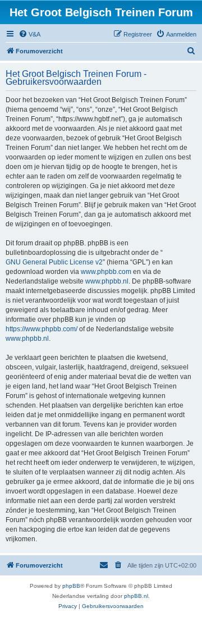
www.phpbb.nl (106, 281)
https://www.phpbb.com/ (41, 329)
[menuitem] (29, 34)
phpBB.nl (136, 596)
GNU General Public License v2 (54, 262)
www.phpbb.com (106, 272)
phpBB (71, 586)
